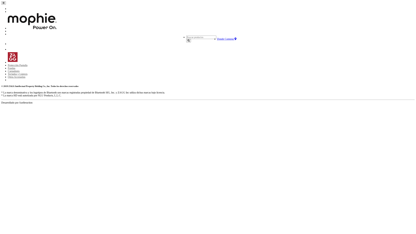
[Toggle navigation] (3, 3)
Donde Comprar (225, 39)
